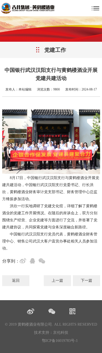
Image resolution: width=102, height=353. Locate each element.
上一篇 (57, 280)
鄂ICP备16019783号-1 (60, 341)
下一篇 (86, 280)
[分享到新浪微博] (24, 261)
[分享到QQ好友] (33, 261)
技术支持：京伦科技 (51, 333)
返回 (16, 280)
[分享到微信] (43, 261)
